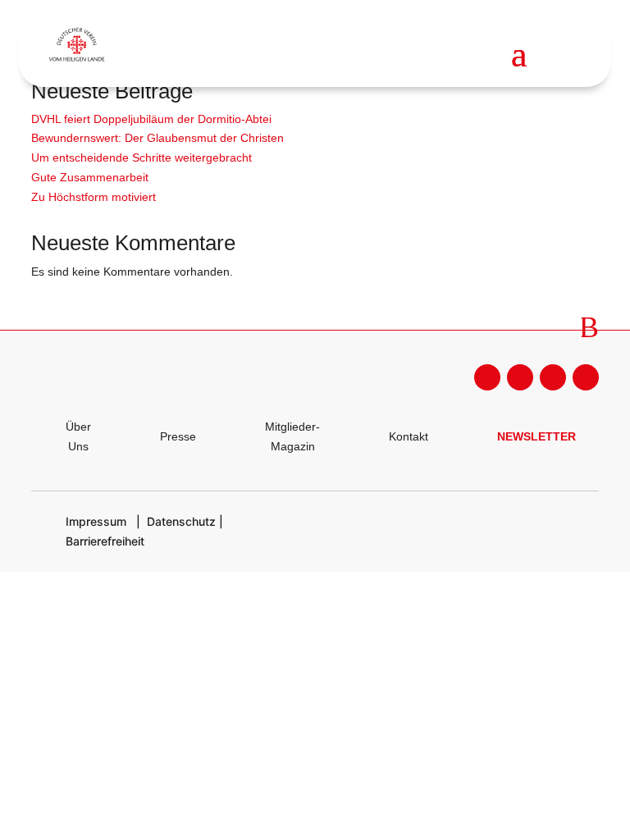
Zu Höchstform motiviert (93, 196)
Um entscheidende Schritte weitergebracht (141, 157)
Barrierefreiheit (105, 541)
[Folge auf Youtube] (520, 377)
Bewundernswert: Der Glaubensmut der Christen (157, 137)
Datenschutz (181, 521)
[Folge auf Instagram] (553, 377)
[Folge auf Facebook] (487, 377)
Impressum (96, 521)
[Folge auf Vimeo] (586, 377)
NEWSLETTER (536, 436)
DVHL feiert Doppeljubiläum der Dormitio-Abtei (151, 119)
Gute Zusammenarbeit (89, 177)
